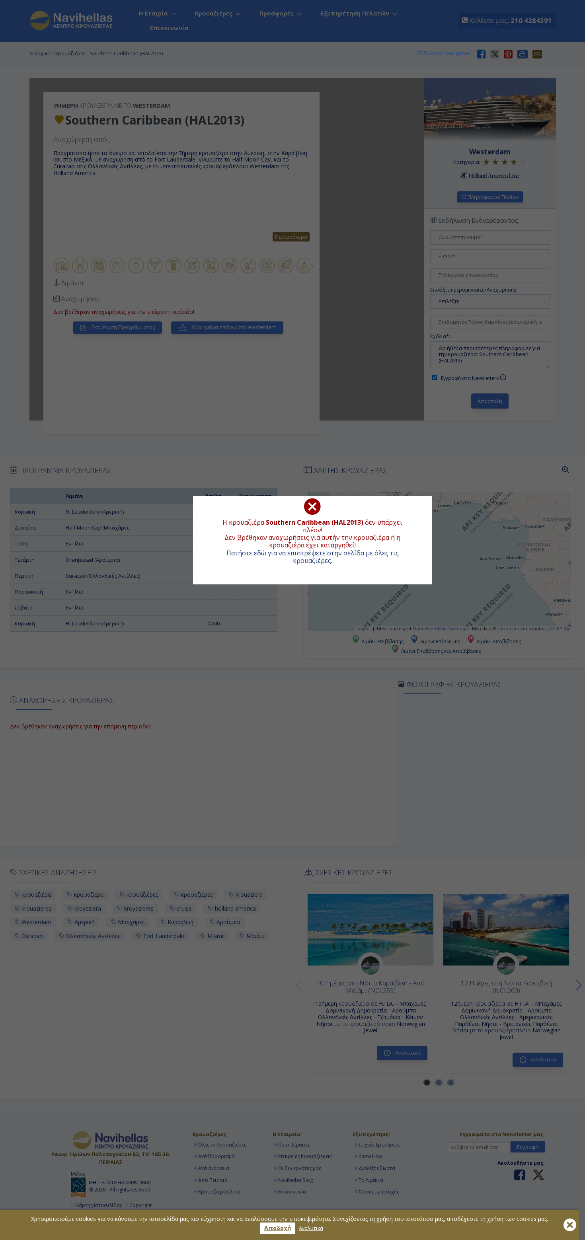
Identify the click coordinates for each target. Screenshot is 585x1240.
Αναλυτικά (311, 1228)
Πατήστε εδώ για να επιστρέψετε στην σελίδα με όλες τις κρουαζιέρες (312, 557)
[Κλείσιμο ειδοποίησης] (570, 1225)
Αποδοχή (277, 1228)
